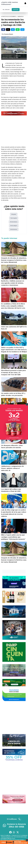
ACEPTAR (15, 9)
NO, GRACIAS (6, 9)
